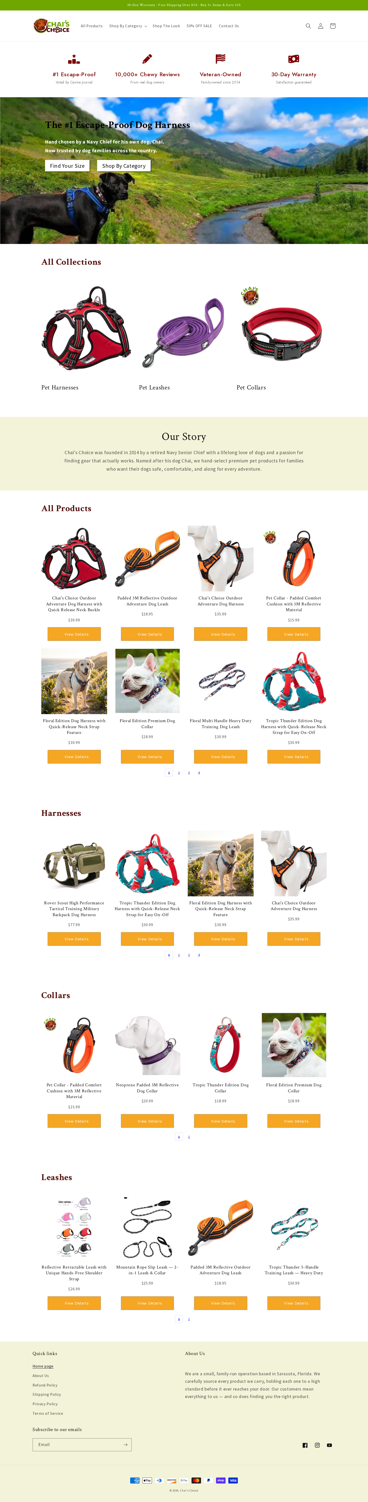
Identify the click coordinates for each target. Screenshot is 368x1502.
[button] (127, 26)
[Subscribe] (125, 1444)
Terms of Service (48, 1413)
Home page (43, 1366)
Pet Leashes (154, 387)
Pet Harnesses (60, 387)
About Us (41, 1375)
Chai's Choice (189, 1490)
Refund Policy (45, 1385)
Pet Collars (251, 387)
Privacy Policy (45, 1404)
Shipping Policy (47, 1394)
